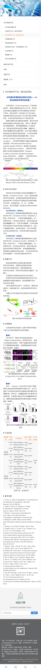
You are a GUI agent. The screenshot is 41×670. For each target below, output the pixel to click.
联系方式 (26, 624)
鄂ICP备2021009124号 (14, 661)
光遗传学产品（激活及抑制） (14, 31)
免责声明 (14, 624)
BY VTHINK (30, 661)
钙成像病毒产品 (10, 39)
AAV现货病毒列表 (10, 27)
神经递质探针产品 (10, 43)
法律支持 (20, 624)
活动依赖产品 (9, 51)
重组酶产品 (8, 55)
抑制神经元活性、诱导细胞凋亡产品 (16, 47)
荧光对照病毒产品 (10, 58)
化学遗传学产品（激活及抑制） (15, 35)
